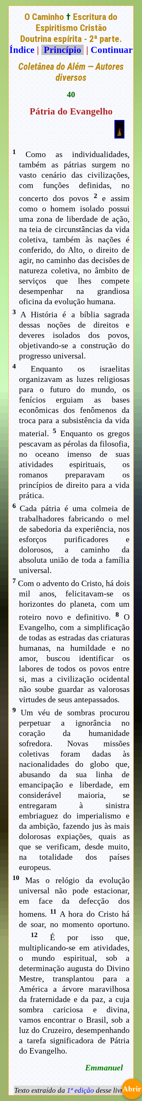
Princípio (62, 50)
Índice (21, 50)
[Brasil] (119, 135)
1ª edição (80, 1090)
